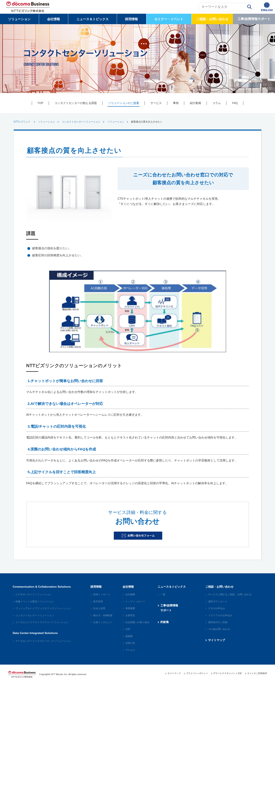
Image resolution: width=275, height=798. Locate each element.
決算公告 (130, 643)
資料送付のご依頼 (217, 622)
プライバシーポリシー (197, 673)
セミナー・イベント (168, 19)
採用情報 (131, 19)
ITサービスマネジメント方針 (227, 673)
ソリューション (19, 19)
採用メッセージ (101, 594)
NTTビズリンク (22, 121)
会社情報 (53, 19)
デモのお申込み (216, 608)
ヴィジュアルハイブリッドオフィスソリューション (43, 608)
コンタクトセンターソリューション (81, 121)
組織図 (129, 636)
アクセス (130, 650)
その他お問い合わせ (219, 629)
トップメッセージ (135, 601)
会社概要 (130, 594)
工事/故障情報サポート (254, 19)
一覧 (162, 594)
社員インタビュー (103, 622)
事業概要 (130, 608)
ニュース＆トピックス (93, 19)
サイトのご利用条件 (257, 673)
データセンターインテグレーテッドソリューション (43, 641)
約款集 (164, 621)
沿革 (127, 629)
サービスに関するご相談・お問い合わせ (230, 594)
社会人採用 (99, 608)
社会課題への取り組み (137, 622)
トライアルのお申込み (220, 615)
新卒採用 (98, 601)
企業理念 (130, 615)
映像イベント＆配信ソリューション (35, 601)
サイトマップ (216, 640)
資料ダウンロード (217, 601)
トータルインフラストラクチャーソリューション (42, 622)
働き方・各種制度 (103, 615)
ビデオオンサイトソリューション (34, 594)
